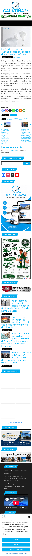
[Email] (23, 110)
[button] (29, 516)
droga (15, 119)
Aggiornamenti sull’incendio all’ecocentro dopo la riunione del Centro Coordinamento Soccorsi (15, 305)
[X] (10, 110)
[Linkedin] (16, 110)
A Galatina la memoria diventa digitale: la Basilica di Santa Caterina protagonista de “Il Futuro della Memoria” (15, 340)
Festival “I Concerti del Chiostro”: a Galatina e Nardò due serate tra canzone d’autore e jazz (16, 357)
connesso (13, 150)
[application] (16, 502)
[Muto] (23, 508)
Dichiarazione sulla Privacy (19, 553)
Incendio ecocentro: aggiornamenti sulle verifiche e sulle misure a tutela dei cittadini (15, 322)
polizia (26, 119)
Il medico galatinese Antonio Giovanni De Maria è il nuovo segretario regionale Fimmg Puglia (5, 136)
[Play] (6, 508)
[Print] (20, 110)
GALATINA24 (16, 10)
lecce (20, 119)
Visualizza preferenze (16, 549)
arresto (9, 119)
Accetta (16, 540)
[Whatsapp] (13, 110)
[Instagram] (6, 110)
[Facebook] (3, 110)
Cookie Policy (8, 553)
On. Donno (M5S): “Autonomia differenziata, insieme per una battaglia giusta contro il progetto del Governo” (26, 135)
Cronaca (14, 115)
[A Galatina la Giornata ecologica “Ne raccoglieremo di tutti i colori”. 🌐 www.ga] (23, 396)
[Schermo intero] (26, 508)
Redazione (17, 57)
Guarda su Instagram (16, 422)
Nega (16, 544)
